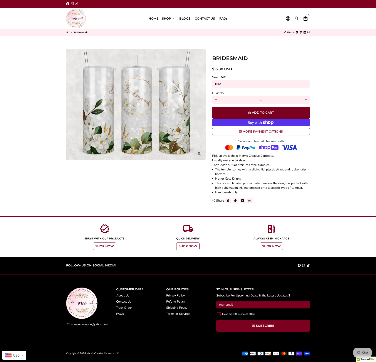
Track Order (124, 308)
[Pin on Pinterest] (301, 32)
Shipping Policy (176, 308)
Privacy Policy (175, 295)
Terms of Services (178, 314)
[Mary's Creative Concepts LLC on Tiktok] (76, 4)
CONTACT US (205, 18)
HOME (153, 18)
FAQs (223, 18)
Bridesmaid (81, 32)
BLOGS (184, 18)
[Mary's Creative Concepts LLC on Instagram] (72, 4)
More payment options (263, 131)
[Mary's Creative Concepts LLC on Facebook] (67, 4)
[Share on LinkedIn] (305, 32)
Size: (219, 77)
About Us (122, 295)
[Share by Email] (308, 32)
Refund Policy (175, 302)
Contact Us (123, 302)
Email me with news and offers (238, 314)
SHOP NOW (104, 246)
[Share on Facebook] (297, 32)
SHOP (168, 18)
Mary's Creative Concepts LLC (103, 353)
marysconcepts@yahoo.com (88, 324)
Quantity (218, 93)
